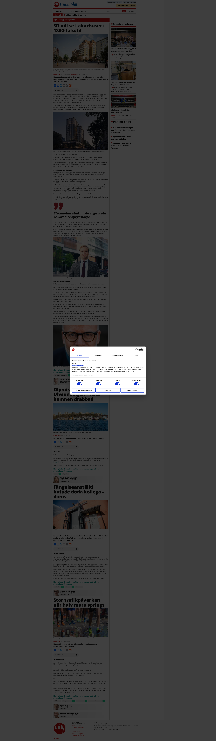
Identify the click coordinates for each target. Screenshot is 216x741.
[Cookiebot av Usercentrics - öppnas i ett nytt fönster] (136, 349)
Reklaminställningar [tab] (117, 355)
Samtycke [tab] (79, 355)
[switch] (98, 383)
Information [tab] (98, 355)
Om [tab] (136, 355)
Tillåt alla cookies (132, 390)
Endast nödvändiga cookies (84, 390)
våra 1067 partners (78, 365)
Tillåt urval (108, 390)
